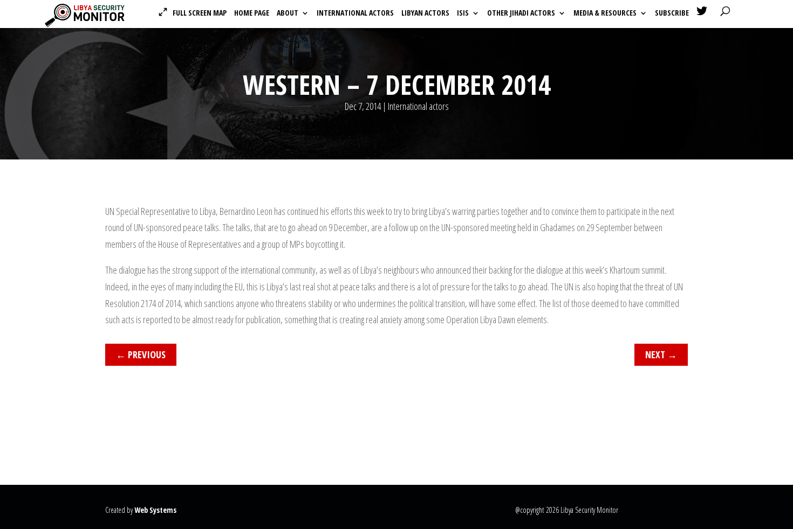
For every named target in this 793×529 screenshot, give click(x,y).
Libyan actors (425, 13)
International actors (355, 13)
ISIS (463, 13)
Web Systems (155, 510)
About (287, 13)
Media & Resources (605, 13)
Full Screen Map (200, 13)
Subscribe (672, 13)
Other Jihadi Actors (521, 13)
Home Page (251, 13)
